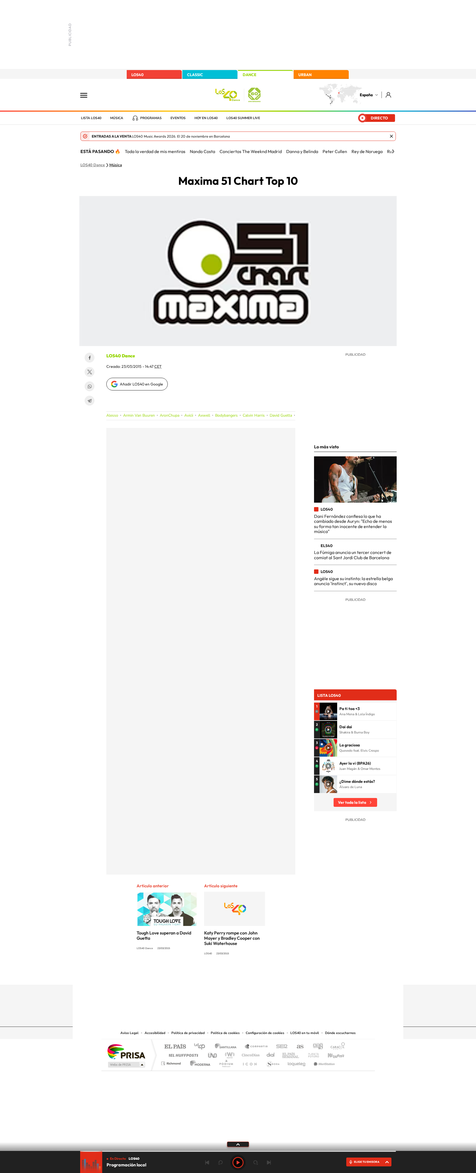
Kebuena (331, 1053)
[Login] (389, 95)
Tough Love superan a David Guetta (164, 935)
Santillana (227, 1046)
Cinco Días (249, 1053)
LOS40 (137, 74)
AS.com (297, 1046)
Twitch (260, 974)
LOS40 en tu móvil (304, 1033)
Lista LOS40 (91, 118)
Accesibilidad (155, 1033)
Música (116, 118)
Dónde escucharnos (340, 1033)
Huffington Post (182, 1053)
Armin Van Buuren (139, 415)
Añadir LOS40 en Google (141, 384)
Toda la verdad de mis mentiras (155, 151)
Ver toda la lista (352, 802)
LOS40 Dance (92, 165)
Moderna (198, 1062)
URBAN (305, 74)
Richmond (172, 1062)
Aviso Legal (129, 1033)
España (366, 94)
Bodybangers (226, 415)
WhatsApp (89, 386)
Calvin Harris (254, 415)
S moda (272, 1062)
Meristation (323, 1062)
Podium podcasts (226, 1062)
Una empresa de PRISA (126, 1051)
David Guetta (281, 415)
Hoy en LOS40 (206, 118)
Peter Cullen (335, 151)
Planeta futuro (311, 1053)
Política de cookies (225, 1033)
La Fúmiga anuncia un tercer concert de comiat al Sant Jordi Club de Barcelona (352, 555)
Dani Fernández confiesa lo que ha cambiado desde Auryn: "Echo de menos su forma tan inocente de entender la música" (353, 523)
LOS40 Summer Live (243, 118)
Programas (151, 118)
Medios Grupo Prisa (126, 1064)
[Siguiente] (393, 151)
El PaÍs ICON (250, 1062)
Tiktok (216, 974)
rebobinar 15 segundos (220, 1162)
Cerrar (391, 136)
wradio (229, 1053)
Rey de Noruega (367, 151)
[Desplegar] (238, 1144)
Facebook (89, 358)
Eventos (178, 118)
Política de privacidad (188, 1033)
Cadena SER (280, 1046)
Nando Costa (202, 151)
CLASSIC (195, 74)
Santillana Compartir (256, 1046)
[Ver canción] (328, 711)
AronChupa (169, 415)
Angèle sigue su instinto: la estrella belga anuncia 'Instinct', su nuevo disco (353, 581)
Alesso (112, 415)
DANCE (249, 74)
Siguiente (269, 1162)
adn (316, 1046)
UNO (213, 1053)
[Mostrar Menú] (87, 95)
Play (238, 1162)
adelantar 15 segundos (255, 1162)
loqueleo (297, 1062)
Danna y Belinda (302, 151)
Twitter (89, 372)
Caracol (336, 1046)
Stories (271, 974)
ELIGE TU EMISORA (366, 1162)
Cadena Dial (271, 1053)
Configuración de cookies (265, 1033)
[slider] (238, 1151)
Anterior (207, 1162)
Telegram (89, 401)
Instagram (205, 974)
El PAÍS (175, 1046)
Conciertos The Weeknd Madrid (251, 151)
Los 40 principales (201, 1046)
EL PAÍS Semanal (291, 1053)
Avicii (188, 415)
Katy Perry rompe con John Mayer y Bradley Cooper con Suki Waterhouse (232, 938)
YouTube (227, 974)
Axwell (204, 415)
